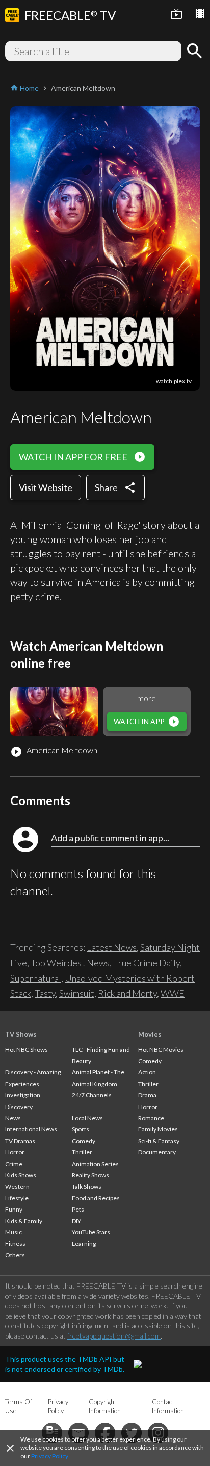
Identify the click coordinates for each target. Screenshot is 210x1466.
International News (31, 1129)
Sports (80, 1129)
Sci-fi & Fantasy (158, 1141)
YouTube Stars (91, 1232)
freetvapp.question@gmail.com (114, 1335)
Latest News (112, 947)
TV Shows (21, 1034)
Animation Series (95, 1164)
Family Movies (158, 1129)
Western (17, 1186)
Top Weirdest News (70, 962)
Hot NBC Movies (160, 1049)
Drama (147, 1095)
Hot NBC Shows (26, 1049)
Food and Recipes (96, 1198)
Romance (151, 1118)
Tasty (45, 993)
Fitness (15, 1243)
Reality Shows (90, 1175)
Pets (78, 1209)
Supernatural (35, 978)
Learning (84, 1243)
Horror (14, 1152)
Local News (87, 1118)
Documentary (157, 1152)
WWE (173, 993)
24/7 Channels (92, 1095)
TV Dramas (20, 1141)
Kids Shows (20, 1175)
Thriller (82, 1152)
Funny (13, 1209)
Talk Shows (86, 1186)
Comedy (83, 1141)
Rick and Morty (127, 993)
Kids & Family (23, 1221)
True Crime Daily (146, 962)
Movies (150, 1034)
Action (147, 1072)
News (13, 1118)
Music (13, 1232)
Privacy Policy (49, 1456)
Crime (13, 1164)
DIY (76, 1221)
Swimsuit (76, 993)
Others (15, 1255)
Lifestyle (17, 1198)
